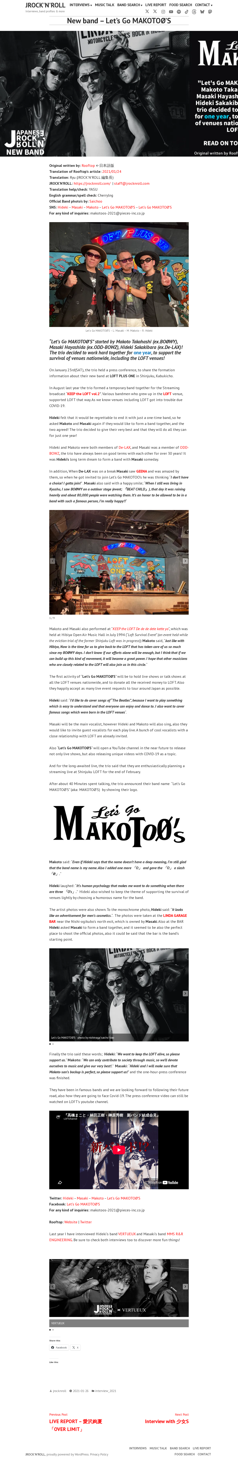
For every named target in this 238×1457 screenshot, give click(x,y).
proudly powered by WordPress (67, 1454)
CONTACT (202, 5)
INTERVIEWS (80, 5)
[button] (185, 561)
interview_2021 (105, 1391)
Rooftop (88, 165)
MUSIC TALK (104, 5)
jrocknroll (59, 1391)
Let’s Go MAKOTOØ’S (118, 207)
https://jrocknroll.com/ (92, 183)
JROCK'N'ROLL (45, 5)
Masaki (77, 207)
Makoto (92, 207)
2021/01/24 (111, 171)
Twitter (86, 1222)
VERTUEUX (127, 1234)
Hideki (63, 207)
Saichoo (95, 201)
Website (70, 1222)
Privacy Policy (99, 1454)
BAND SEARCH (128, 5)
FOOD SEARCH (180, 5)
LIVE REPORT (155, 5)
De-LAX (125, 447)
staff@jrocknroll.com (131, 183)
